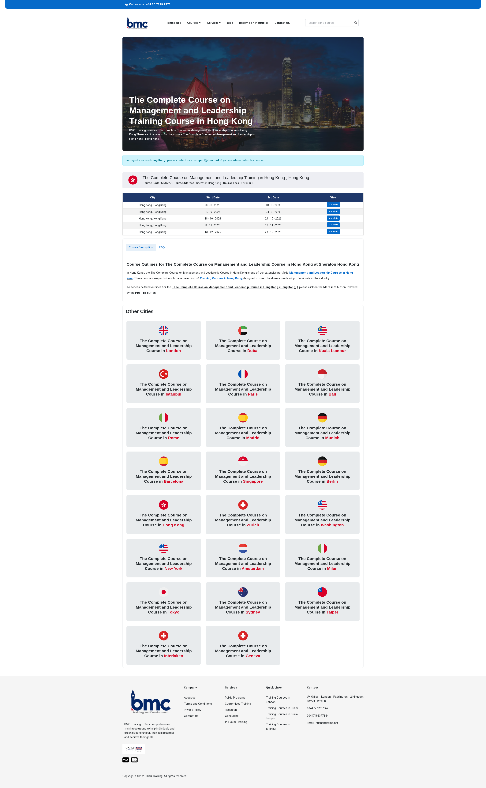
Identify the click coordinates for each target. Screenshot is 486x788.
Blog (230, 22)
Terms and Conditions (198, 703)
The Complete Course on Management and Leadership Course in (164, 345)
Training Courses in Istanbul (278, 726)
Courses (192, 22)
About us (190, 697)
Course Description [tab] (141, 247)
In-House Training (236, 722)
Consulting (231, 716)
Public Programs (235, 697)
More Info (333, 205)
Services (212, 22)
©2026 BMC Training (150, 776)
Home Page (173, 22)
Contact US (282, 22)
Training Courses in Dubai (282, 708)
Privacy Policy (192, 709)
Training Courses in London (278, 700)
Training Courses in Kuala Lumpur (282, 716)
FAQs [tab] (162, 247)
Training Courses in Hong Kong (221, 278)
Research (231, 709)
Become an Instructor (253, 22)
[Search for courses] (356, 23)
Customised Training (238, 703)
